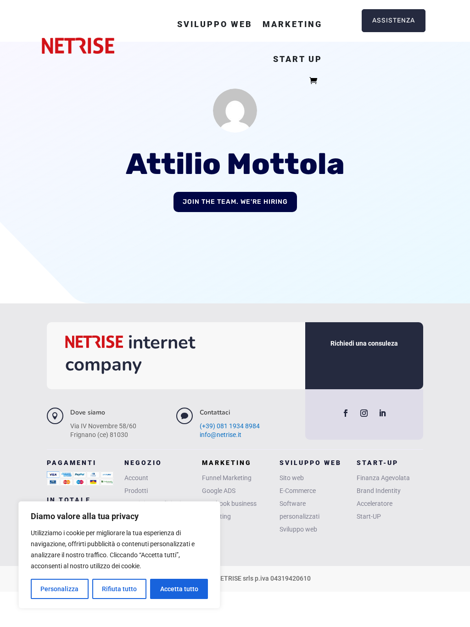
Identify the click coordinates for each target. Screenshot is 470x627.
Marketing (292, 24)
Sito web (292, 477)
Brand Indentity (379, 490)
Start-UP (369, 516)
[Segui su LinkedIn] (382, 413)
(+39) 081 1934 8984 (230, 426)
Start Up (297, 59)
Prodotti (136, 490)
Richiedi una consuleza (364, 343)
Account (136, 477)
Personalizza (59, 589)
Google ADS (218, 490)
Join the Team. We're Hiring (235, 202)
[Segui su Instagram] (364, 413)
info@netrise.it (220, 434)
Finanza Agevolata (383, 477)
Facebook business (229, 503)
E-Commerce (298, 490)
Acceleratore (374, 503)
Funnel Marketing (227, 477)
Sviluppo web (214, 24)
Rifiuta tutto (119, 589)
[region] (119, 555)
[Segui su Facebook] (345, 413)
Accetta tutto (179, 589)
